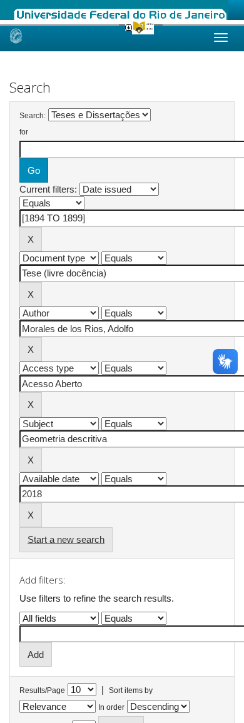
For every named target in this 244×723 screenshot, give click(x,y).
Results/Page (42, 690)
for (23, 132)
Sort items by (131, 690)
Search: (32, 115)
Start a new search (66, 539)
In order (111, 707)
